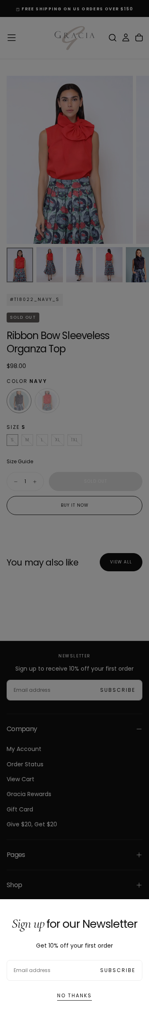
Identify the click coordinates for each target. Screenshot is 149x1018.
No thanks (74, 995)
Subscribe (117, 970)
